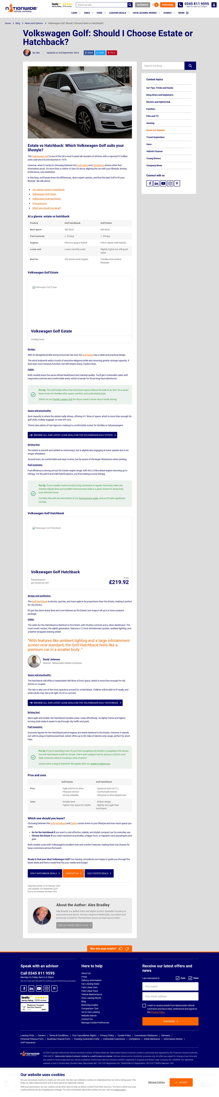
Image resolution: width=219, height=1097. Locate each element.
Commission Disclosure (146, 1035)
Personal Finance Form (32, 1039)
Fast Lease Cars (89, 987)
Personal (168, 5)
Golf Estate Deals (97, 873)
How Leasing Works (91, 998)
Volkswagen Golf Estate (44, 194)
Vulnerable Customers (114, 1039)
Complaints (134, 1039)
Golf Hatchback (39, 601)
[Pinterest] (177, 183)
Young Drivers (153, 158)
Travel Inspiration (155, 137)
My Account (214, 4)
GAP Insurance (28, 1042)
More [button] (181, 13)
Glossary (165, 1035)
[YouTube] (163, 183)
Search (130, 4)
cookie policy (120, 1090)
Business (142, 5)
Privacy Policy (157, 1012)
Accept (183, 1082)
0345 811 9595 (180, 4)
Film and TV (152, 116)
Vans (149, 144)
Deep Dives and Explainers (159, 95)
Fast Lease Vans (89, 991)
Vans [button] (87, 13)
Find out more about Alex (73, 925)
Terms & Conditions (58, 1035)
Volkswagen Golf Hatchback (46, 199)
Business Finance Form (58, 1039)
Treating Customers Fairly (86, 1039)
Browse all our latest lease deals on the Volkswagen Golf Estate (73, 435)
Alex (38, 52)
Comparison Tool (89, 1008)
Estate (74, 823)
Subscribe (169, 1021)
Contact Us (72, 873)
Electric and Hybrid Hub (158, 102)
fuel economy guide (88, 498)
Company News (154, 165)
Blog (83, 1001)
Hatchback (98, 165)
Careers (42, 1035)
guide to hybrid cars (100, 763)
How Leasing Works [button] (145, 13)
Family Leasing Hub (62, 399)
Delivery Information (91, 980)
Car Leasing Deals (90, 984)
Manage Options (156, 1082)
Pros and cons (39, 203)
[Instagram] (170, 183)
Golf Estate (82, 165)
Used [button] (99, 13)
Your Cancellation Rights (84, 1035)
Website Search (89, 1015)
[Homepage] (22, 8)
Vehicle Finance (154, 151)
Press (84, 976)
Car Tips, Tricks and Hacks (159, 88)
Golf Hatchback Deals (43, 873)
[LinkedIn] (156, 183)
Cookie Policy (124, 1035)
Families (150, 109)
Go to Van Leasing (90, 1012)
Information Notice (173, 1039)
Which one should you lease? (46, 208)
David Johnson (51, 659)
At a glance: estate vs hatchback (48, 189)
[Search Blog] (190, 66)
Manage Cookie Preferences (95, 1022)
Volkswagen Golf (40, 156)
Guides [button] (168, 13)
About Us (86, 973)
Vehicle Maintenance (91, 994)
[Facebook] (149, 183)
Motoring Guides (89, 1005)
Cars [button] (74, 13)
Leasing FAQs (27, 1035)
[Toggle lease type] (155, 5)
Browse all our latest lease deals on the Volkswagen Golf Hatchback (76, 703)
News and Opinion (155, 130)
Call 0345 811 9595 (38, 973)
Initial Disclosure (152, 1039)
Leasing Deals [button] (117, 13)
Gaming (150, 123)
